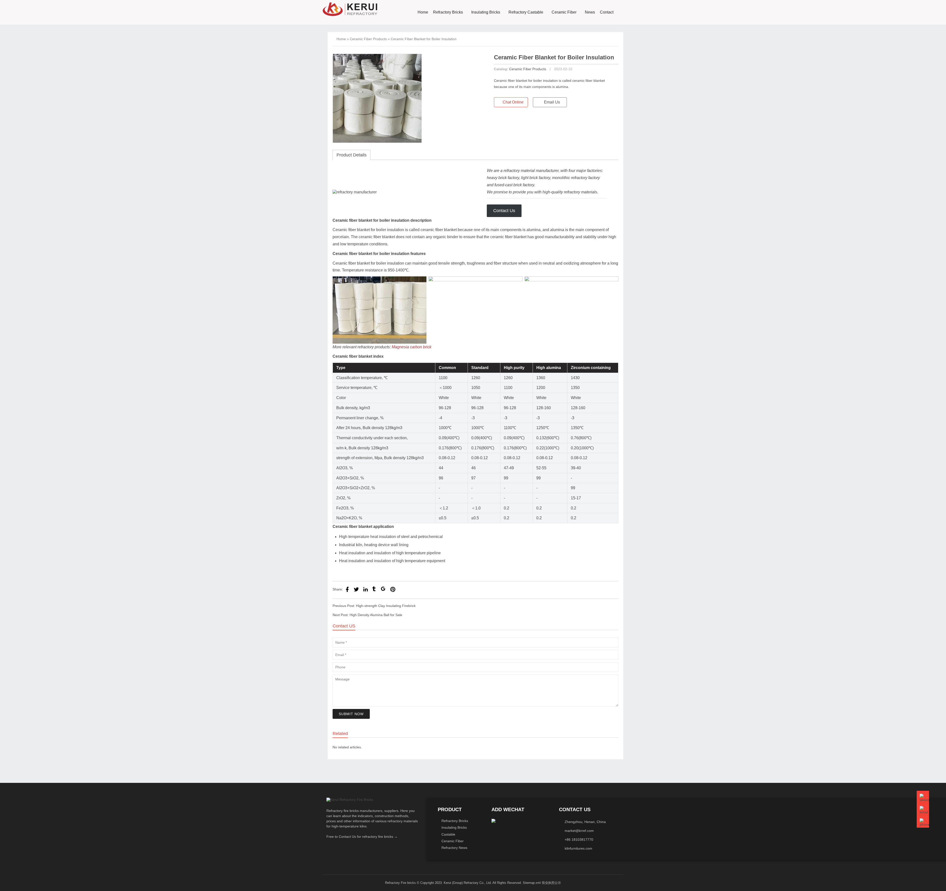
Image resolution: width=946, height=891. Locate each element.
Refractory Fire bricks (400, 883)
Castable (448, 834)
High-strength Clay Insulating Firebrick (386, 606)
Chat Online (513, 102)
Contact (606, 12)
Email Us (551, 102)
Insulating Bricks (485, 12)
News (590, 12)
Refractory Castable (525, 12)
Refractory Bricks (448, 12)
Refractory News (454, 848)
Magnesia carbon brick (411, 347)
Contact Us (504, 210)
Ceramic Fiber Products (368, 39)
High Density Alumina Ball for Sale (376, 615)
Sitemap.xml (532, 883)
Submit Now (351, 714)
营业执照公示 (551, 883)
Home (423, 12)
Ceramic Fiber (564, 12)
